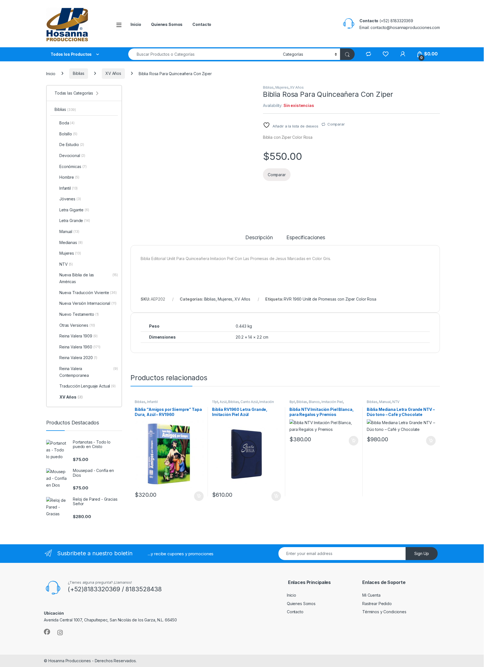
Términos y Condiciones (384, 611)
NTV (396, 402)
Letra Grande (74, 220)
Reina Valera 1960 (79, 346)
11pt (215, 402)
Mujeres (282, 87)
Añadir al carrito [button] (198, 496)
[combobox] (204, 54)
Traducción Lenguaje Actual (87, 386)
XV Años (113, 73)
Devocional (72, 155)
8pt (292, 402)
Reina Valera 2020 (78, 357)
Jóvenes (70, 198)
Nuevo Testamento (79, 314)
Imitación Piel (332, 402)
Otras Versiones (77, 325)
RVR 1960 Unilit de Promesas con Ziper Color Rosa (330, 299)
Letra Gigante (74, 209)
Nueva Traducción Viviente (88, 292)
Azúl (223, 402)
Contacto (201, 24)
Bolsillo (68, 133)
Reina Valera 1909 (78, 336)
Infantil (152, 402)
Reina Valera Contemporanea (88, 372)
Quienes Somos (167, 24)
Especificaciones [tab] (305, 237)
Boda (67, 122)
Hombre (69, 177)
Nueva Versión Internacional (87, 303)
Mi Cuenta (371, 595)
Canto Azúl (249, 402)
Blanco (314, 402)
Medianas (70, 242)
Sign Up (421, 553)
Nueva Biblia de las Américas (88, 278)
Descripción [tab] (259, 237)
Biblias (78, 73)
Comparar (336, 124)
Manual (385, 402)
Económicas (73, 166)
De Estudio (71, 144)
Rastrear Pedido (377, 603)
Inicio (135, 24)
